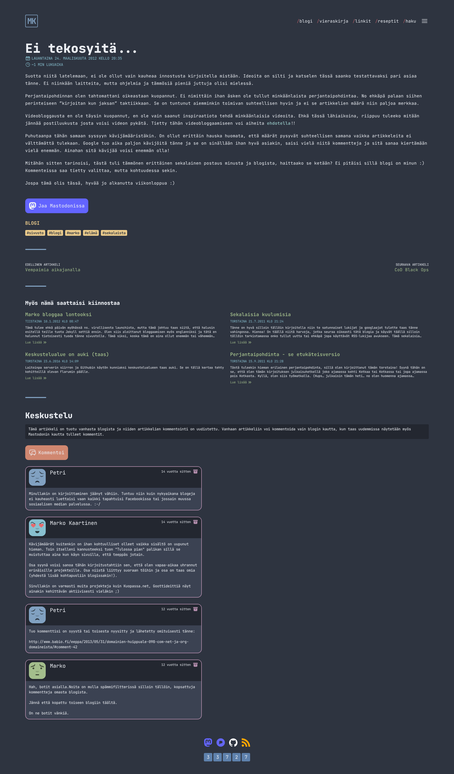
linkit (362, 21)
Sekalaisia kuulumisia (260, 314)
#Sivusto (35, 233)
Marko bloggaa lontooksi (58, 314)
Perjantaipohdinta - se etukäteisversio (285, 354)
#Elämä (91, 233)
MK (31, 21)
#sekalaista (114, 233)
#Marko (73, 233)
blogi (305, 21)
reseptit (387, 21)
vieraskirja (332, 21)
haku (409, 21)
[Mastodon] (208, 742)
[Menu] (424, 21)
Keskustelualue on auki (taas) (67, 354)
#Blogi (55, 233)
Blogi (32, 223)
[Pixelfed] (220, 742)
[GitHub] (233, 742)
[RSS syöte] (246, 742)
